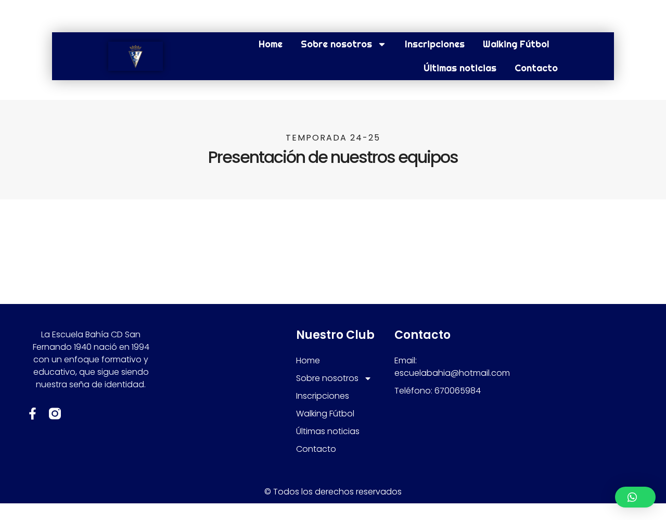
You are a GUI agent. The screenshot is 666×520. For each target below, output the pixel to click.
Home (271, 44)
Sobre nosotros (336, 44)
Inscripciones (435, 44)
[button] (635, 497)
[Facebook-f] (33, 414)
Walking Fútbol (516, 44)
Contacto (536, 68)
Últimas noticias (460, 68)
